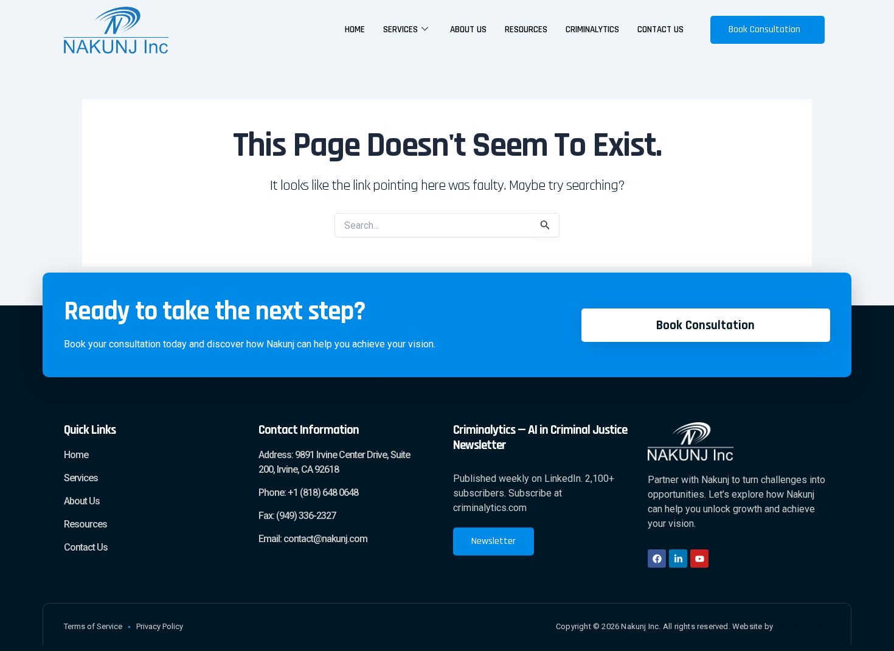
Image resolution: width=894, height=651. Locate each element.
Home (355, 29)
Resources (526, 29)
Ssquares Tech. (802, 626)
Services (400, 29)
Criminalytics (592, 29)
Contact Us (660, 29)
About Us (468, 29)
